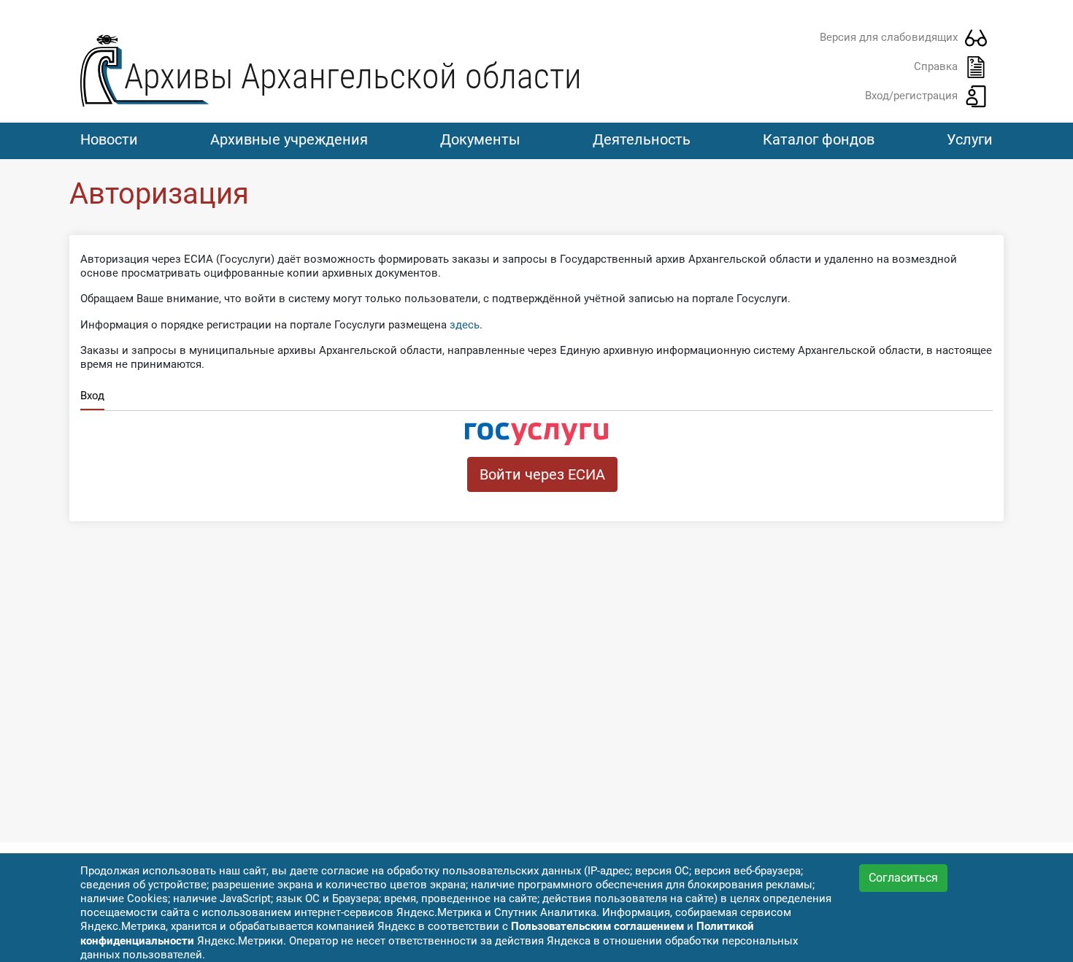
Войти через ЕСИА (542, 474)
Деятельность (642, 139)
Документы (480, 139)
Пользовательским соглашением (597, 926)
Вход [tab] (92, 395)
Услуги (970, 139)
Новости (109, 139)
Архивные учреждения (289, 139)
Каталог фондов (818, 139)
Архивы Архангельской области (353, 76)
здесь (465, 324)
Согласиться (903, 878)
